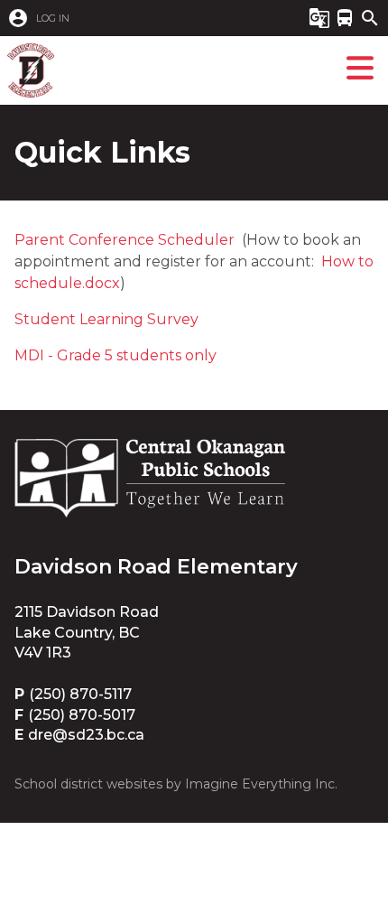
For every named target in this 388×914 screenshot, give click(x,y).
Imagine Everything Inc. (261, 784)
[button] (138, 18)
